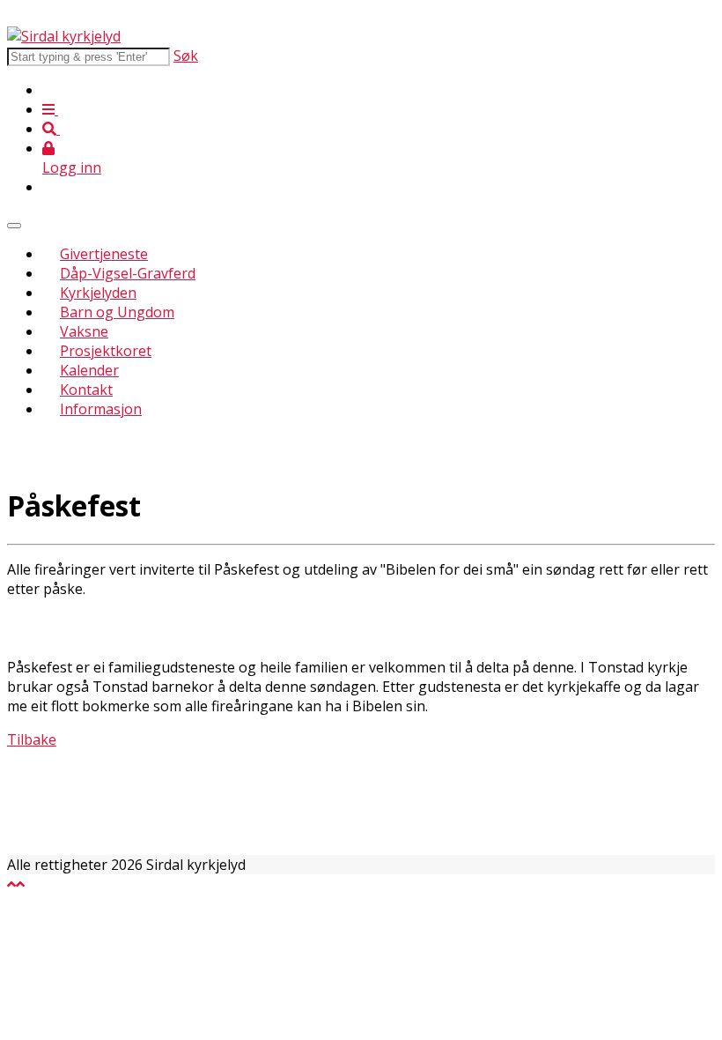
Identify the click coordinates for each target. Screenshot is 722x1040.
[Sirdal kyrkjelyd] (64, 36)
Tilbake (31, 739)
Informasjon (101, 409)
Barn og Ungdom (117, 312)
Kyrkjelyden (98, 292)
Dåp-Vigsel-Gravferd (127, 273)
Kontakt (86, 389)
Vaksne (84, 331)
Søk (185, 55)
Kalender (89, 370)
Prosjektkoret (105, 350)
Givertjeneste (104, 254)
